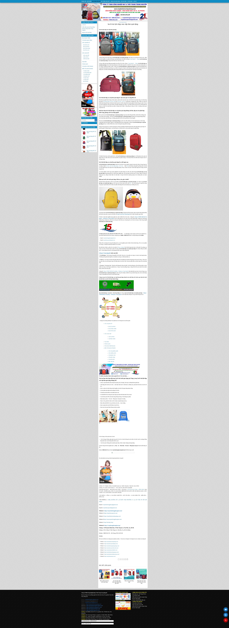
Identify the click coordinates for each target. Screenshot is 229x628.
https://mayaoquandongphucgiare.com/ (113, 519)
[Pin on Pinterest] (125, 559)
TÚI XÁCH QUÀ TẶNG (87, 40)
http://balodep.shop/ (108, 522)
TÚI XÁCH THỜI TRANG (87, 66)
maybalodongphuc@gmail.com (110, 238)
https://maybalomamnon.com (109, 556)
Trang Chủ (83, 1)
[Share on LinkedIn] (127, 559)
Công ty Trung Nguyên (105, 253)
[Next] (147, 578)
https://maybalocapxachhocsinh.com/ (111, 547)
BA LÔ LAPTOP (86, 46)
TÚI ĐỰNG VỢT (86, 76)
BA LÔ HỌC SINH (86, 48)
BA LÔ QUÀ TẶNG (86, 37)
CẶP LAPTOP (85, 57)
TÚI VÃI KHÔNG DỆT (87, 72)
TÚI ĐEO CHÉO (86, 70)
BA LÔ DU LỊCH (86, 44)
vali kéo (123, 101)
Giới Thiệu (89, 1)
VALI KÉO (84, 61)
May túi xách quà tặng (86, 32)
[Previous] (99, 578)
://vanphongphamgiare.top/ (113, 525)
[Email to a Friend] (123, 559)
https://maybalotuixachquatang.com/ (112, 516)
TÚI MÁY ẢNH (86, 77)
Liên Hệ (135, 1)
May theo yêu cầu (96, 1)
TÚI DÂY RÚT (86, 79)
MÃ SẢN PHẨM (123, 1)
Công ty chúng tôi (121, 247)
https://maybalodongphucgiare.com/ (113, 510)
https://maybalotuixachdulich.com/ (110, 550)
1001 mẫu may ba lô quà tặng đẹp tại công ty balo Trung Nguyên (88, 29)
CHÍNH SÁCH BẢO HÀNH (115, 1)
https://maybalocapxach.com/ (110, 513)
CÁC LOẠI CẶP (85, 53)
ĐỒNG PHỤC (141, 489)
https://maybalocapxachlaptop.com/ (111, 543)
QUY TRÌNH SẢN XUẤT (105, 1)
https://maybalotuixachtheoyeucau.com (111, 554)
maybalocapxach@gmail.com (109, 240)
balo (127, 165)
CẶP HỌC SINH (86, 58)
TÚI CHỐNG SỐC (86, 74)
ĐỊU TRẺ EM (85, 81)
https (105, 525)
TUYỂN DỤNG (130, 1)
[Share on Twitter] (121, 559)
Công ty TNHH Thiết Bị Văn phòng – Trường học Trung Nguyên (116, 271)
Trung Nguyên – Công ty (135, 59)
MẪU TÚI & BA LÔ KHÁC (87, 68)
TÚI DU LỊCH (85, 64)
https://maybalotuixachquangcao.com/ (111, 552)
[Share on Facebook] (119, 559)
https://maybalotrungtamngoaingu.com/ (111, 545)
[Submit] (96, 120)
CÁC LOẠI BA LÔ (86, 42)
